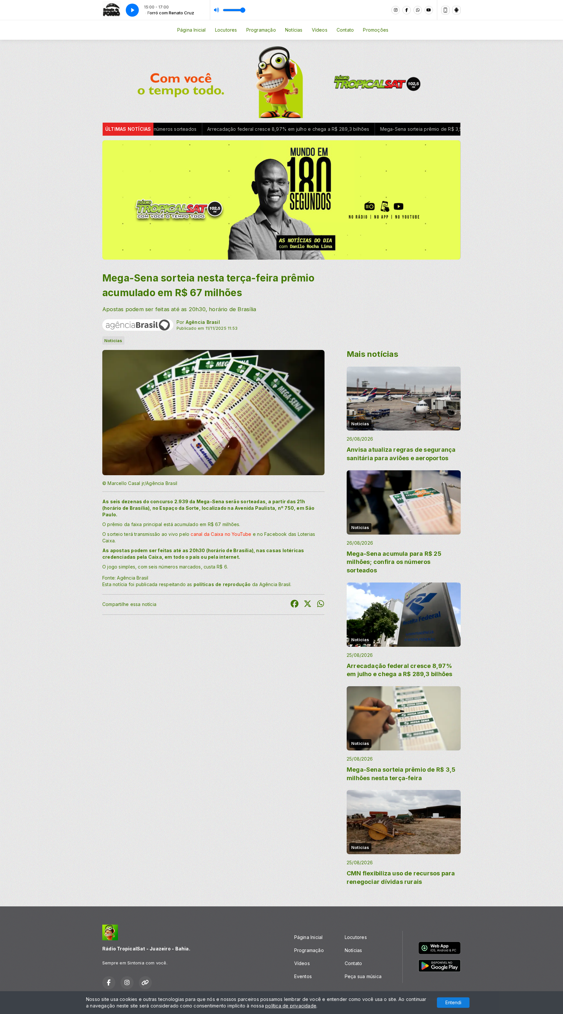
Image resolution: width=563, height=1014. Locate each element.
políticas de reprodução (222, 584)
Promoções (375, 30)
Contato (345, 30)
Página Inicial (191, 30)
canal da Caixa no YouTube (222, 534)
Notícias (294, 30)
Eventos (303, 976)
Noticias (113, 340)
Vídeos (319, 30)
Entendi (453, 1002)
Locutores (226, 30)
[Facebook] (406, 10)
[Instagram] (395, 10)
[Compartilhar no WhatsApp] (321, 604)
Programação (261, 30)
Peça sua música (363, 976)
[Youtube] (429, 10)
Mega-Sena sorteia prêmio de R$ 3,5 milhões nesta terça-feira (374, 129)
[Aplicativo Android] (456, 10)
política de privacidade (290, 1005)
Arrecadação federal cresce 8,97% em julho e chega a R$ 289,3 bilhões (213, 129)
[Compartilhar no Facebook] (294, 604)
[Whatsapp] (417, 10)
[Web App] (445, 10)
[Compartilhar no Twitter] (307, 604)
